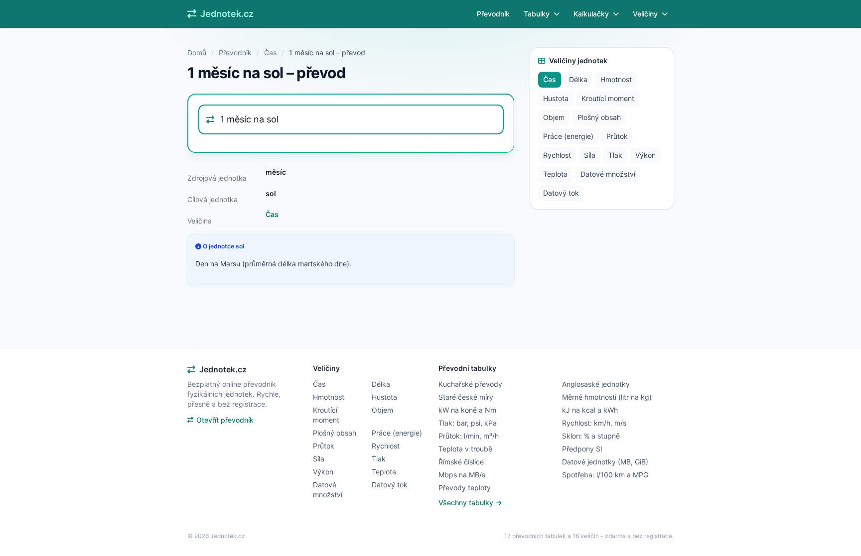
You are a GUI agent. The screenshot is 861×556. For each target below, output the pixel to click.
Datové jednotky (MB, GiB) (605, 461)
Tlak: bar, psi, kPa (467, 423)
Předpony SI (582, 449)
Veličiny (645, 13)
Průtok (617, 136)
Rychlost (557, 155)
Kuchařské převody (470, 384)
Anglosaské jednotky (596, 384)
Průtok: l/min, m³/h (468, 436)
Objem (554, 117)
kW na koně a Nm (467, 410)
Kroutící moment (607, 98)
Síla (589, 155)
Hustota (556, 98)
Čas (270, 52)
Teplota (555, 174)
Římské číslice (461, 461)
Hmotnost (616, 79)
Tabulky (537, 13)
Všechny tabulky (466, 502)
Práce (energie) (568, 136)
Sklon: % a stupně (591, 436)
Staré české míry (465, 397)
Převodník (493, 13)
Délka (578, 79)
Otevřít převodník (225, 420)
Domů (196, 52)
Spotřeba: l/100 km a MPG (605, 474)
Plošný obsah (599, 117)
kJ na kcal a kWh (590, 410)
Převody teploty (464, 487)
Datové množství (607, 174)
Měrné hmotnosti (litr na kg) (607, 397)
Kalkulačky (591, 13)
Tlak (615, 155)
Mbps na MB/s (461, 474)
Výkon (645, 155)
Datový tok (561, 193)
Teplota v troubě (465, 449)
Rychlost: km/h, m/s (594, 423)
